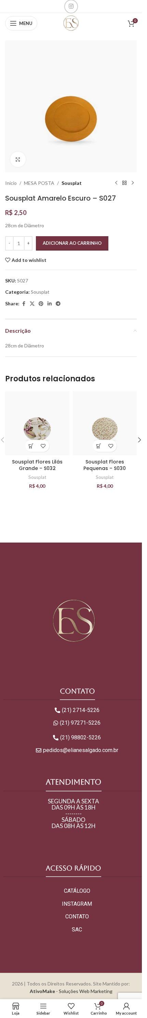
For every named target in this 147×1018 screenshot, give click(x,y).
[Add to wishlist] (43, 446)
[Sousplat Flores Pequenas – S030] (105, 423)
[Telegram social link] (58, 303)
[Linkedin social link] (49, 303)
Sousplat (72, 183)
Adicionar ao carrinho (72, 243)
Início (11, 183)
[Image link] (73, 621)
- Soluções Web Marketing (71, 991)
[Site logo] (71, 23)
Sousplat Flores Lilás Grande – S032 (37, 465)
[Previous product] (116, 183)
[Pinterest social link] (41, 303)
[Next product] (133, 183)
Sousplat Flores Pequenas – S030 (104, 465)
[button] (31, 446)
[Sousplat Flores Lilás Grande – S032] (37, 423)
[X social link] (32, 303)
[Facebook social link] (23, 303)
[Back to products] (124, 183)
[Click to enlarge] (18, 159)
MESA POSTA (39, 183)
